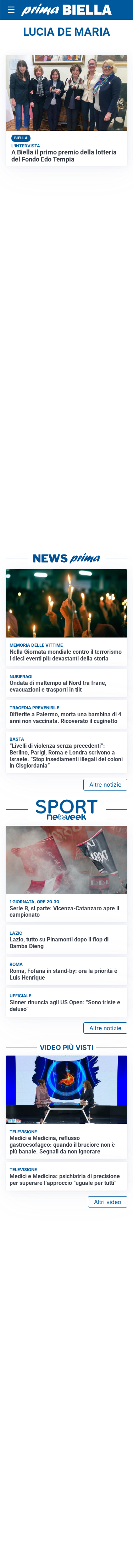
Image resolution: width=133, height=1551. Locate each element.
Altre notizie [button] (105, 784)
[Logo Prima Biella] (66, 10)
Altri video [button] (107, 1201)
